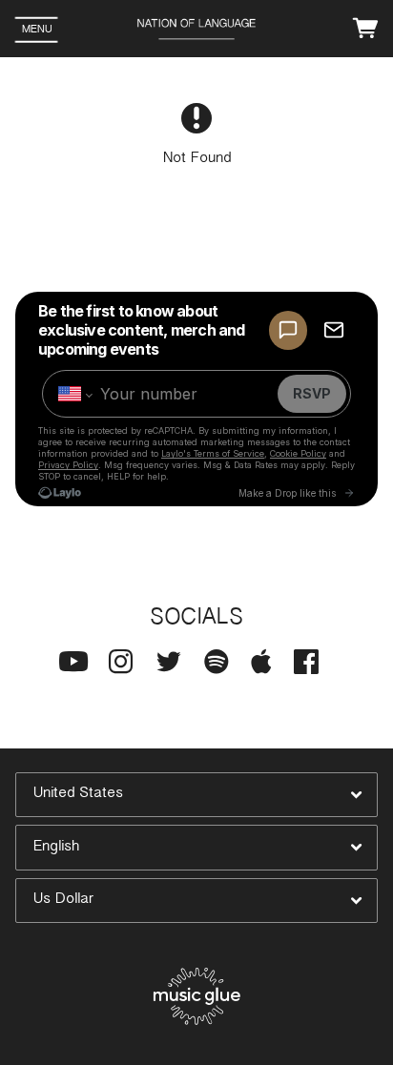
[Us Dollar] (196, 900)
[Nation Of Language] (197, 30)
